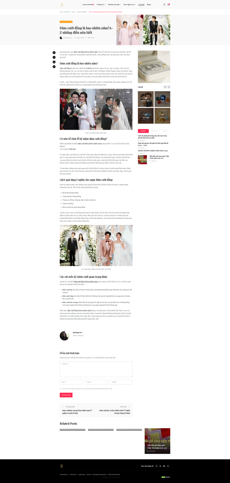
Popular (154, 131)
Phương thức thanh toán (99, 474)
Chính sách (73, 474)
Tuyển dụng (81, 474)
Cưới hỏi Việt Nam (66, 21)
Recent (143, 131)
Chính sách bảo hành (114, 474)
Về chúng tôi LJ (64, 474)
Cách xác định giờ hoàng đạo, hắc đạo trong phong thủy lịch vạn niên (152, 137)
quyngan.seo (77, 332)
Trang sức (100, 5)
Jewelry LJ (142, 140)
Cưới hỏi (141, 5)
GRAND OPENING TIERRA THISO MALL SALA (153, 151)
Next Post (123, 407)
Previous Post (70, 407)
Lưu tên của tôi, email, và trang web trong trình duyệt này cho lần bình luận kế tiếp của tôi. (87, 389)
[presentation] (165, 87)
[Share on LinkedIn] (54, 62)
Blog (148, 5)
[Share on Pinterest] (54, 66)
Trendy (164, 131)
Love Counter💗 (88, 5)
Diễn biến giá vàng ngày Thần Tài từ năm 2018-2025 (159, 157)
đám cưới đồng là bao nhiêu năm (86, 281)
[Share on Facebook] (54, 52)
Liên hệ (89, 474)
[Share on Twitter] (54, 57)
